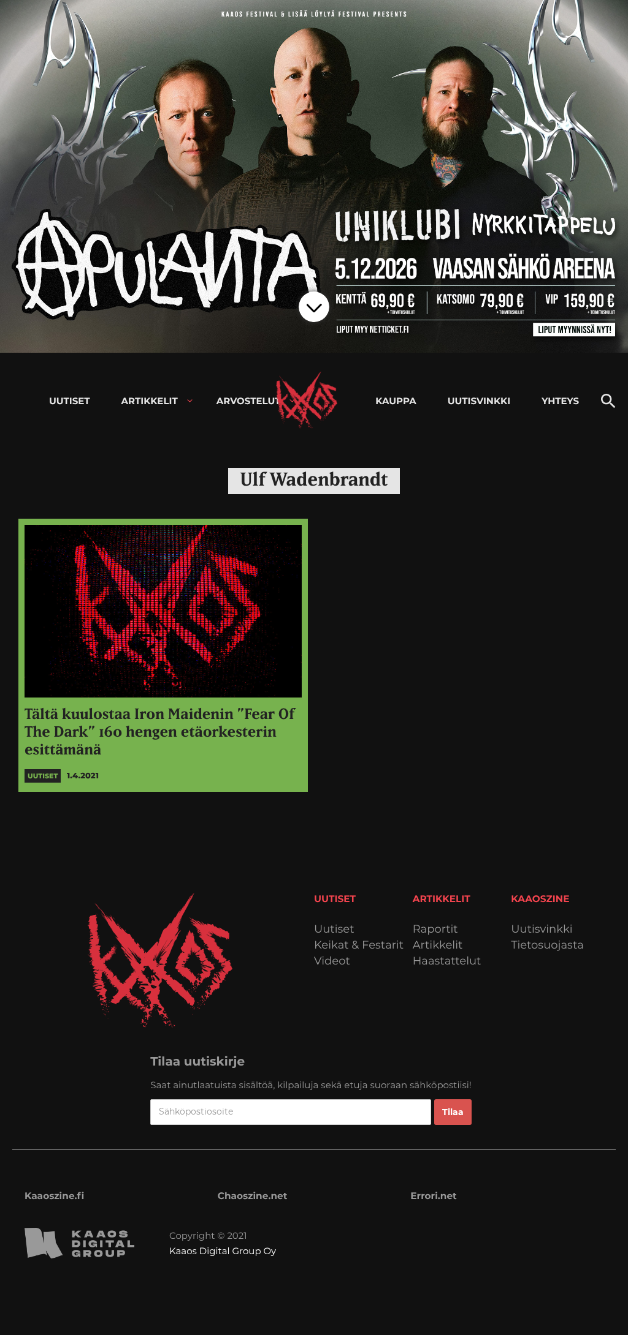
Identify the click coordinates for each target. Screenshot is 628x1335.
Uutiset (334, 929)
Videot (332, 961)
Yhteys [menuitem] (560, 401)
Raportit (435, 929)
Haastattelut (447, 961)
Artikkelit (438, 945)
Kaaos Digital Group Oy (222, 1251)
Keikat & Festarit (359, 945)
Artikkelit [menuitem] (149, 401)
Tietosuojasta (547, 945)
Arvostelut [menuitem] (248, 401)
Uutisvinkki (541, 929)
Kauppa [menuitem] (395, 401)
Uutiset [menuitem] (69, 401)
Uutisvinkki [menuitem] (479, 401)
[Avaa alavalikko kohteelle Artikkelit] (190, 401)
